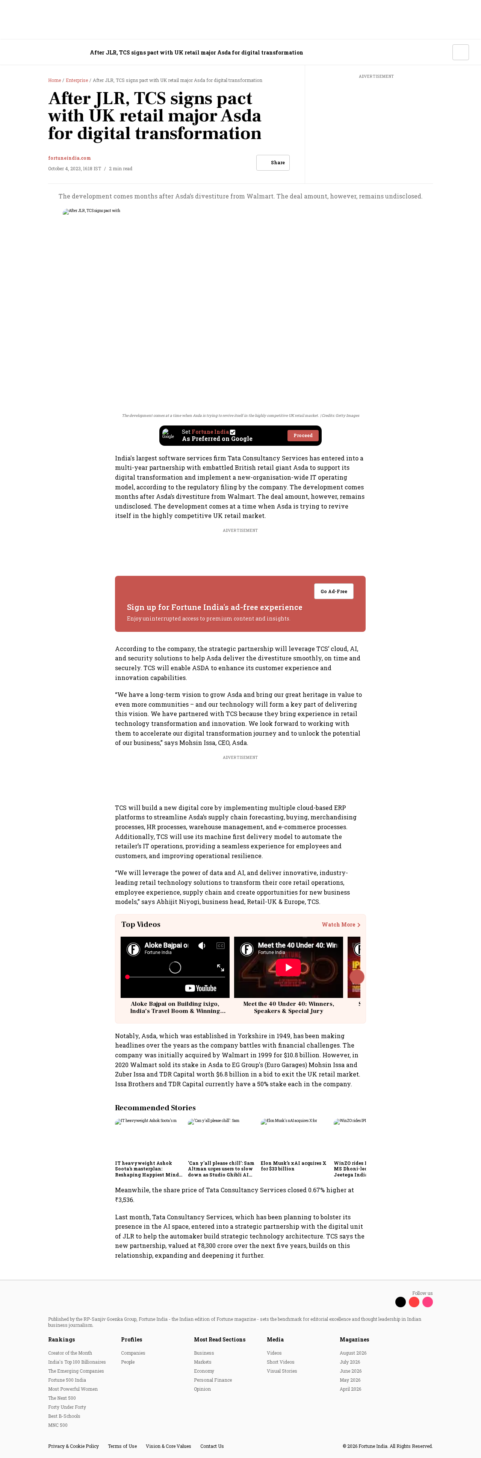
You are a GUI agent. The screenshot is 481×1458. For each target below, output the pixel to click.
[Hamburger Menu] (16, 52)
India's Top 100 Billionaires (77, 1362)
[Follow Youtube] (414, 1302)
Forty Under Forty (67, 1407)
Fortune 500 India (67, 1380)
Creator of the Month (70, 1353)
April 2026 (350, 1389)
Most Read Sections (219, 1339)
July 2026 (350, 1362)
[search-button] (441, 51)
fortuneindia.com (69, 158)
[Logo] (52, 52)
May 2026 (350, 1380)
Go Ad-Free (334, 591)
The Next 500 (62, 1398)
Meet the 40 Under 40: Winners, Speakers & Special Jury (288, 1007)
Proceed (303, 435)
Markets (203, 1362)
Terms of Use (122, 1446)
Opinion (202, 1389)
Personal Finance (213, 1380)
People (128, 1362)
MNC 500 (58, 1425)
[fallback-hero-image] (149, 1138)
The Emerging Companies (76, 1371)
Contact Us (212, 1446)
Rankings (61, 1339)
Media (275, 1339)
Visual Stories (282, 1371)
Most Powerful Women (73, 1389)
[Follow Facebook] (387, 1302)
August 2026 (353, 1353)
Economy (204, 1371)
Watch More (338, 925)
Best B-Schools (64, 1416)
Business (204, 1353)
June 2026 (351, 1371)
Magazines (354, 1339)
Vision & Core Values (168, 1446)
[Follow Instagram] (427, 1302)
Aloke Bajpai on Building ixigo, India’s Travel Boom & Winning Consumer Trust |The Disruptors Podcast (175, 1015)
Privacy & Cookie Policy (73, 1446)
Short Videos (281, 1362)
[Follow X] (400, 1302)
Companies (133, 1353)
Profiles (131, 1339)
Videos (274, 1353)
